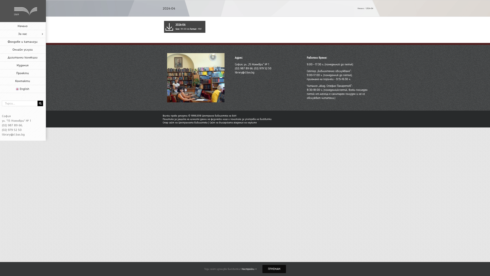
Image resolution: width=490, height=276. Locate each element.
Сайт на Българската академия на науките (233, 122)
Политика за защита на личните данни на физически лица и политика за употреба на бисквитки (217, 119)
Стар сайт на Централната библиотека (185, 122)
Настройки (248, 269)
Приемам (274, 269)
